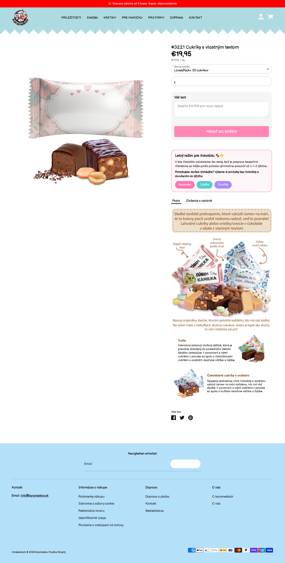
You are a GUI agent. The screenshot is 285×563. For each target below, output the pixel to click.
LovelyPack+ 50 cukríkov (191, 70)
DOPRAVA (176, 18)
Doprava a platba (157, 497)
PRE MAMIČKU (132, 18)
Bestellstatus (154, 511)
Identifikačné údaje (92, 518)
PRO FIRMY (156, 18)
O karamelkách (222, 497)
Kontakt (150, 504)
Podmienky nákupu (91, 497)
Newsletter (185, 464)
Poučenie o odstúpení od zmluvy (101, 525)
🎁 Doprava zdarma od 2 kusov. (142, 3)
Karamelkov (41, 552)
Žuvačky (223, 184)
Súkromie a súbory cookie (96, 504)
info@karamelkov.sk (34, 496)
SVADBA (92, 18)
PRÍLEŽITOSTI (71, 18)
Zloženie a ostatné (199, 201)
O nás (216, 504)
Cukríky (204, 184)
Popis (176, 201)
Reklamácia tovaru (91, 511)
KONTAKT (195, 18)
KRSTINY (110, 18)
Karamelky (185, 184)
